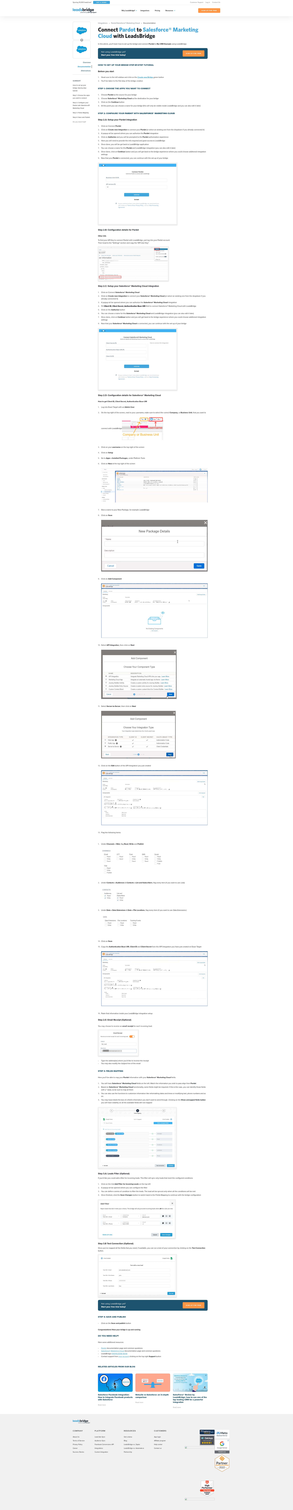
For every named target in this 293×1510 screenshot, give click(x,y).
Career (75, 1448)
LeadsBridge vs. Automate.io (134, 1448)
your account (124, 1356)
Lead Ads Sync (100, 1437)
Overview (87, 62)
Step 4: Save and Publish (81, 117)
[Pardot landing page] (82, 31)
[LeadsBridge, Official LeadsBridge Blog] (84, 10)
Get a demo (128, 1437)
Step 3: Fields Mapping (81, 113)
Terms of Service (79, 1440)
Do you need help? (79, 122)
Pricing (157, 10)
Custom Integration (101, 1452)
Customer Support (196, 2)
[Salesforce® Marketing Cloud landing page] (82, 49)
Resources (169, 10)
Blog (125, 1440)
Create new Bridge (145, 77)
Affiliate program (160, 1440)
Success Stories (78, 1452)
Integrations (144, 10)
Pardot (103, 1348)
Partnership (128, 1452)
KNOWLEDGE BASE (119, 1353)
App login (157, 1437)
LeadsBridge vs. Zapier (132, 1444)
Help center (158, 1444)
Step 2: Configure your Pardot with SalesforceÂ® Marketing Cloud (81, 105)
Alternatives (86, 70)
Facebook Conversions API (104, 1444)
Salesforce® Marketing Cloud (112, 1351)
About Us (76, 1437)
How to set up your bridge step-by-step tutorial (79, 88)
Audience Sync (100, 1440)
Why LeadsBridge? (128, 10)
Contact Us (216, 2)
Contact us (158, 1448)
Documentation (84, 66)
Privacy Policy (77, 1444)
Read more (102, 1405)
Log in (208, 2)
